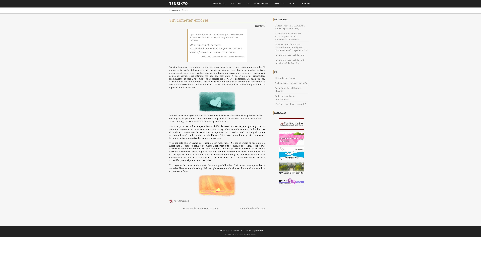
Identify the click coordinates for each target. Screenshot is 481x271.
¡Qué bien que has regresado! (290, 104)
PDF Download (181, 200)
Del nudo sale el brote (251, 208)
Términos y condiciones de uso (230, 230)
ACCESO (293, 4)
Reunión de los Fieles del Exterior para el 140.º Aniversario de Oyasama (288, 36)
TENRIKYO (239, 234)
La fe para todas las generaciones (285, 97)
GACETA (306, 4)
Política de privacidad (254, 230)
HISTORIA (236, 4)
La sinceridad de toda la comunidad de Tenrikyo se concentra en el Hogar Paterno (291, 47)
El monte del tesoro (285, 78)
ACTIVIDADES (261, 4)
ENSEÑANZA (219, 4)
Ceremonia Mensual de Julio (290, 55)
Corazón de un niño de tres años (201, 208)
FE (247, 4)
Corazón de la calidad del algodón (288, 89)
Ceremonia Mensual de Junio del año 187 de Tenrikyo (290, 62)
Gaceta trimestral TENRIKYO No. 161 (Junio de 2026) (290, 27)
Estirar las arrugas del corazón (291, 83)
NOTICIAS (279, 4)
